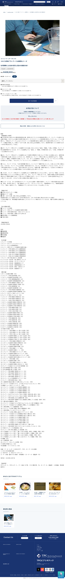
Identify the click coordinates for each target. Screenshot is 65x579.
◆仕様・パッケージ (6, 76)
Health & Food (10, 12)
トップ (38, 544)
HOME (4, 12)
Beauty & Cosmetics (6, 544)
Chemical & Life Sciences (20, 553)
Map (48, 563)
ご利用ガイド (39, 546)
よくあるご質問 (39, 547)
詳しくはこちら (32, 116)
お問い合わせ (38, 537)
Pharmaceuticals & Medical (6, 554)
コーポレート (39, 550)
